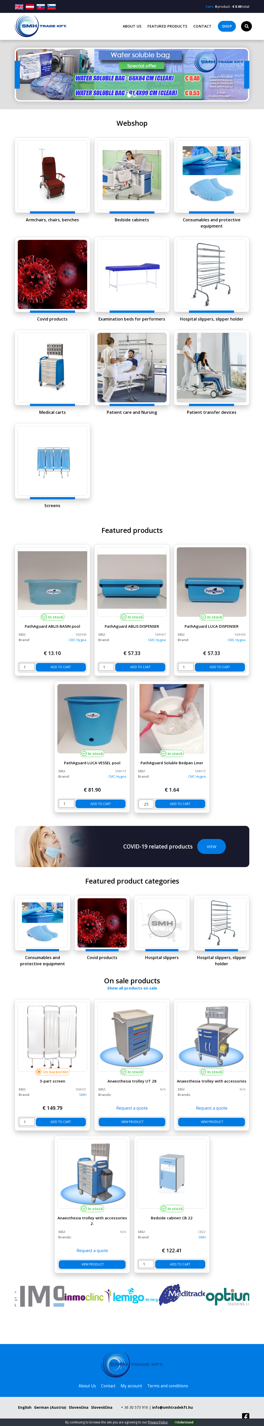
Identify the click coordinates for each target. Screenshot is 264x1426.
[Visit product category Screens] (52, 461)
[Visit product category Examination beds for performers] (132, 274)
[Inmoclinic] (38, 1296)
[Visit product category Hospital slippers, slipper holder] (211, 274)
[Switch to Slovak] (40, 7)
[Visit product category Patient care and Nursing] (132, 367)
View (211, 846)
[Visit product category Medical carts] (52, 367)
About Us (132, 26)
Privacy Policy (158, 1422)
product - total (227, 6)
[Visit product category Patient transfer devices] (211, 367)
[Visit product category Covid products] (52, 274)
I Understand (184, 1422)
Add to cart (61, 667)
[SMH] (226, 1296)
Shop (227, 26)
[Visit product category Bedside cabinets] (132, 175)
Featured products (167, 26)
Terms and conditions (167, 1386)
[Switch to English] (19, 7)
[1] (129, 95)
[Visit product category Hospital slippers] (162, 923)
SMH (82, 1094)
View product (132, 1122)
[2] (135, 95)
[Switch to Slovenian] (51, 7)
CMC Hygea (77, 639)
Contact (202, 26)
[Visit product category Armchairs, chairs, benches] (52, 175)
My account (131, 1386)
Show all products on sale (132, 988)
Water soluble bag (132, 74)
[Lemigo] (85, 1296)
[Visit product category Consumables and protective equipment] (211, 175)
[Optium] (179, 1296)
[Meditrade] (132, 1296)
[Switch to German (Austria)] (29, 7)
